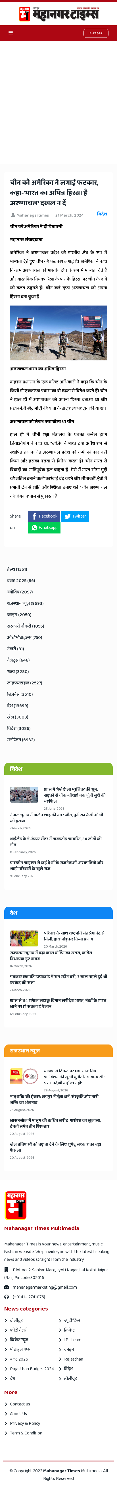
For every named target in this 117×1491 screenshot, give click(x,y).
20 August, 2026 (22, 1133)
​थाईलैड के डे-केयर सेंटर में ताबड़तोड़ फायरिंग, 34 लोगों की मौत (56, 842)
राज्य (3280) (18, 671)
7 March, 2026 (20, 828)
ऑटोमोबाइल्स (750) (24, 637)
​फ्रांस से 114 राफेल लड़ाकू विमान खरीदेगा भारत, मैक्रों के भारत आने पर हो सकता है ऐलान (58, 1004)
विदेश (68, 1368)
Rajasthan (73, 1359)
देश (12, 1378)
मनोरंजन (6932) (21, 740)
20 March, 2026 (55, 946)
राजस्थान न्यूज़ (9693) (25, 603)
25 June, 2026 (54, 808)
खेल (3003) (17, 717)
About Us (18, 1413)
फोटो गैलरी (19, 1330)
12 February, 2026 (23, 1014)
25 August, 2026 (22, 1110)
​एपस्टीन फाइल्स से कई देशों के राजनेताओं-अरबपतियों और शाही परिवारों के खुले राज (56, 866)
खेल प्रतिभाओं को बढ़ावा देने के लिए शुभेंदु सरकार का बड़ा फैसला (55, 1148)
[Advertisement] (58, 102)
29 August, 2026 (56, 1090)
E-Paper (96, 33)
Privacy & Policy (25, 1423)
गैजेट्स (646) (18, 660)
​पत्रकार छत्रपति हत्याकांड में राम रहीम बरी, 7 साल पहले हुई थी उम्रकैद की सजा (58, 980)
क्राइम (69, 1349)
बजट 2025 (19, 1359)
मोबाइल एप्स (20, 1349)
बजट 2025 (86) (21, 580)
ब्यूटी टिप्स (72, 1320)
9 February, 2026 (22, 876)
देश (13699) (17, 705)
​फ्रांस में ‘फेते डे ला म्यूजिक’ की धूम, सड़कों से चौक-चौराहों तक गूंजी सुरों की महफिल (75, 796)
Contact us (20, 1404)
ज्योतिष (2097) (20, 592)
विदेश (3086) (19, 728)
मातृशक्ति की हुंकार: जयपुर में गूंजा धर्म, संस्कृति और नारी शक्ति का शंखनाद (54, 1100)
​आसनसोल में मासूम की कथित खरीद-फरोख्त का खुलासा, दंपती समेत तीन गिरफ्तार (55, 1124)
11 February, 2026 (23, 852)
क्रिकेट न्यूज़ (19, 1339)
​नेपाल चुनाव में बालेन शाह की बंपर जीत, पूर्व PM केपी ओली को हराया (56, 818)
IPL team (73, 1339)
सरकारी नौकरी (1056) (25, 626)
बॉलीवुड (16, 1320)
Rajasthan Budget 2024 (32, 1368)
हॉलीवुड (70, 1378)
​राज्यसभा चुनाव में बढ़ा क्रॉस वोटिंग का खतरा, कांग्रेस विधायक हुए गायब (51, 956)
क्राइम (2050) (19, 614)
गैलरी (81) (15, 649)
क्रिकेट (69, 1330)
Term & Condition (26, 1433)
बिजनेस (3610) (20, 694)
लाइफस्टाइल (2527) (24, 683)
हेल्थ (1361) (17, 569)
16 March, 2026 (21, 966)
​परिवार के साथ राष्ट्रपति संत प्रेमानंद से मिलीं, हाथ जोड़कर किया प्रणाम (74, 936)
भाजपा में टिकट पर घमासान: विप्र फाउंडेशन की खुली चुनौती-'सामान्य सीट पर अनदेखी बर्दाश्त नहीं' (75, 1077)
